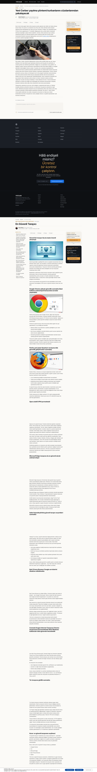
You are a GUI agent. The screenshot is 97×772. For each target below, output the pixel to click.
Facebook (17, 205)
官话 (16, 139)
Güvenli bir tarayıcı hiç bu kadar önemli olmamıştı (21, 234)
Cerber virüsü (46, 36)
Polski (39, 127)
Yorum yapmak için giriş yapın (56, 112)
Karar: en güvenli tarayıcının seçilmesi (20, 277)
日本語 (61, 139)
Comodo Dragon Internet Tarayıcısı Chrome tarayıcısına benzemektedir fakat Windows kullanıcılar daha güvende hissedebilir (21, 268)
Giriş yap (79, 1)
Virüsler (39, 196)
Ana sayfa (17, 219)
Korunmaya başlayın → (73, 47)
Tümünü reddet (79, 769)
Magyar (62, 136)
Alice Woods (21, 227)
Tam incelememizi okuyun (73, 50)
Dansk (16, 133)
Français (17, 130)
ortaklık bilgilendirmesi (35, 212)
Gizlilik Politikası (63, 200)
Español (39, 133)
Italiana (39, 130)
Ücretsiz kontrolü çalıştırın (57, 181)
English (17, 127)
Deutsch (62, 127)
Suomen (17, 136)
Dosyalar (42, 1)
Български (40, 142)
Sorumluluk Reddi (63, 202)
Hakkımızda (62, 196)
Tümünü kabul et (70, 769)
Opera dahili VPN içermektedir (19, 249)
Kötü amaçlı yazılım (32, 1)
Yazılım (38, 1)
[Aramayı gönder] (61, 2)
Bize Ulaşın (62, 206)
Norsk (39, 136)
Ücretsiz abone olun (74, 29)
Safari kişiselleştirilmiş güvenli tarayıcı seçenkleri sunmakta (20, 257)
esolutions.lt (17, 202)
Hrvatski (40, 139)
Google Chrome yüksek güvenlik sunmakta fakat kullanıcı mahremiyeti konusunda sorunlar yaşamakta (21, 239)
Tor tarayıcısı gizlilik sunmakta (20, 274)
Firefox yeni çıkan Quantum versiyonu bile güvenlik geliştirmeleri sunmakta (20, 245)
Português (62, 130)
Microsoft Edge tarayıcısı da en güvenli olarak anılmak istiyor (21, 253)
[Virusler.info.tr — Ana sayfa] (19, 1)
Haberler (26, 1)
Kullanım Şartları (63, 198)
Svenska (62, 133)
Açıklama (61, 204)
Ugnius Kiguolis (21, 16)
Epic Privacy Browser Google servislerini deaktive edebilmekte (20, 261)
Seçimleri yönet (88, 769)
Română (17, 142)
